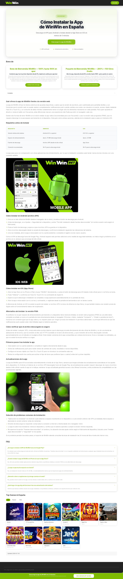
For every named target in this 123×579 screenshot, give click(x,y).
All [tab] (8, 499)
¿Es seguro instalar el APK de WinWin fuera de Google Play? (26, 447)
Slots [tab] (20, 499)
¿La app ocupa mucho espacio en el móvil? (21, 467)
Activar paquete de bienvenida (89, 84)
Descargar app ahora (83, 576)
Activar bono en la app (33, 84)
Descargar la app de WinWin (61, 42)
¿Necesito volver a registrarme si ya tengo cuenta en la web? (26, 476)
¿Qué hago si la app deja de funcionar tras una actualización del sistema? (30, 485)
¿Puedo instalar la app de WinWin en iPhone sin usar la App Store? (28, 458)
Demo (15, 513)
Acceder (114, 3)
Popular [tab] (14, 499)
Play (15, 510)
